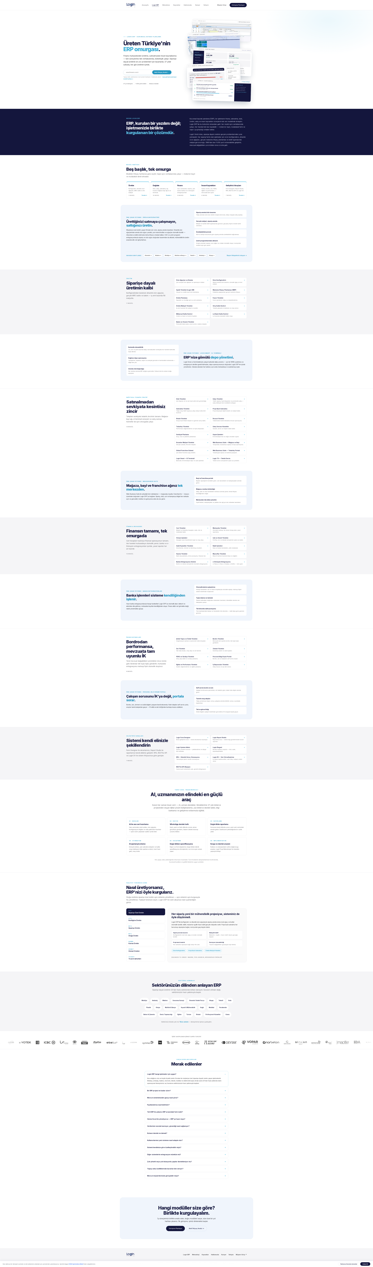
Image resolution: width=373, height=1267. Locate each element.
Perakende (223, 1007)
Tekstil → (192, 255)
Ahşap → (211, 255)
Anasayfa (145, 5)
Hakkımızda (188, 5)
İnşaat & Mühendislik (188, 1007)
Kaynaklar (176, 5)
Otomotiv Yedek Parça (196, 1000)
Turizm (188, 1014)
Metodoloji (166, 5)
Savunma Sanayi (178, 1000)
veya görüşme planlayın (169, 77)
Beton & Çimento (149, 1014)
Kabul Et (365, 1264)
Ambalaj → (202, 255)
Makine (165, 1000)
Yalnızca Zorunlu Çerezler (348, 1264)
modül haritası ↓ (128, 79)
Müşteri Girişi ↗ (241, 1254)
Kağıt (202, 1007)
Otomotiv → (148, 255)
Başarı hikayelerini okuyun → (237, 255)
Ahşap (211, 1000)
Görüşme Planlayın (238, 5)
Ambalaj (155, 1000)
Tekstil (221, 1000)
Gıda (229, 1000)
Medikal (211, 1007)
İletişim (206, 5)
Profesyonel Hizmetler (213, 1014)
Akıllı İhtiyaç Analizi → (161, 72)
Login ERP (155, 5)
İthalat (198, 1014)
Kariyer (197, 5)
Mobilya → (168, 255)
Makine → (158, 255)
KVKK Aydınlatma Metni (76, 1264)
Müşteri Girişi (221, 5)
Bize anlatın (184, 1022)
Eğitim (179, 1014)
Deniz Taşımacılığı (166, 1014)
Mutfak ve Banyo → (180, 255)
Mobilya (144, 1000)
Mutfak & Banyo (170, 1007)
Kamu (228, 1014)
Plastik (148, 1007)
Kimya (158, 1007)
